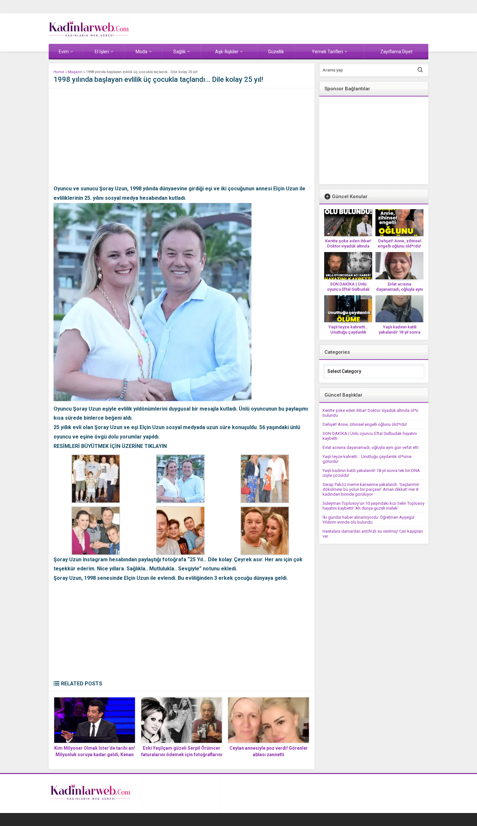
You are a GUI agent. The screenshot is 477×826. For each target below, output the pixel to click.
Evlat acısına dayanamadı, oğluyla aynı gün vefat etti (399, 289)
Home (59, 72)
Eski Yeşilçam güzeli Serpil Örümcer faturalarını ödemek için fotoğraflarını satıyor (181, 754)
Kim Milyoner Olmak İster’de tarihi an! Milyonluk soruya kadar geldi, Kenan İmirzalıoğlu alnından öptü (94, 754)
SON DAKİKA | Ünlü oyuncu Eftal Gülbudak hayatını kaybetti (348, 289)
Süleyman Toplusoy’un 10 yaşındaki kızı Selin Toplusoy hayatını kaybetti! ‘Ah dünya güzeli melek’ (373, 506)
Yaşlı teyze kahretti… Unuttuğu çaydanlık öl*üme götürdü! (348, 332)
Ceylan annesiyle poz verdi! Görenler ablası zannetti (268, 751)
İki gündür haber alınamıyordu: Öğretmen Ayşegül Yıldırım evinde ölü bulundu (368, 520)
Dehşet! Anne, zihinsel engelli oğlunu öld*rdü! (399, 243)
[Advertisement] (182, 138)
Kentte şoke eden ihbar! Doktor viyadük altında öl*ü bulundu (348, 246)
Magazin (75, 72)
